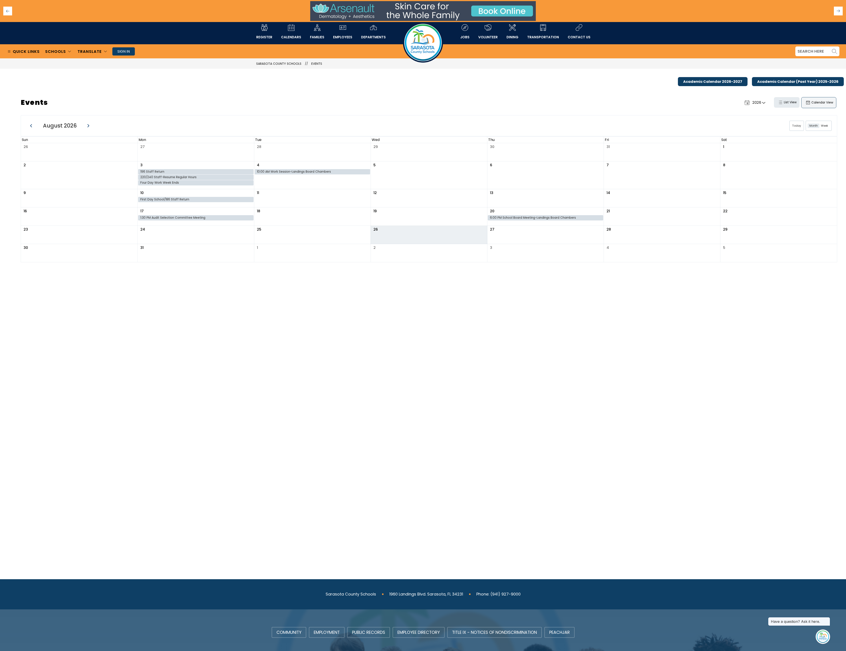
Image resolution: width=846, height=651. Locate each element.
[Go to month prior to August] (31, 126)
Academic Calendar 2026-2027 (712, 81)
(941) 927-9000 (505, 594)
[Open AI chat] (823, 637)
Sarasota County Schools (278, 63)
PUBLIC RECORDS (368, 632)
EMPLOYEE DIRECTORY (418, 632)
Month (813, 126)
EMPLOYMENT (327, 632)
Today (796, 126)
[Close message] (826, 619)
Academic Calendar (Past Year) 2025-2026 (798, 81)
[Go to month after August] (88, 126)
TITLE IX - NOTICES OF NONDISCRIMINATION (494, 632)
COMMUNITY (288, 632)
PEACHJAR (559, 632)
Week (824, 126)
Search (834, 51)
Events (316, 63)
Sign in (123, 51)
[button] (838, 11)
